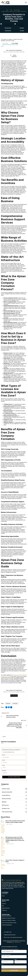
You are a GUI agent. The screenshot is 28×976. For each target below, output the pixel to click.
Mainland (14, 802)
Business (8, 703)
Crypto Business (14, 795)
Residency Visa (14, 808)
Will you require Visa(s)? (6, 954)
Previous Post (5, 713)
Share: (2, 707)
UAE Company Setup (13, 44)
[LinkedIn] (11, 707)
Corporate (15, 703)
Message (4, 770)
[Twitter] (9, 707)
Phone (3, 755)
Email (3, 765)
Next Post (23, 720)
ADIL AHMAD (15, 43)
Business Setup (6, 44)
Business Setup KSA (14, 792)
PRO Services (14, 805)
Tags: (2, 703)
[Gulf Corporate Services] (5, 2)
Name (3, 760)
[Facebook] (6, 707)
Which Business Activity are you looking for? (11, 749)
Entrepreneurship (14, 798)
